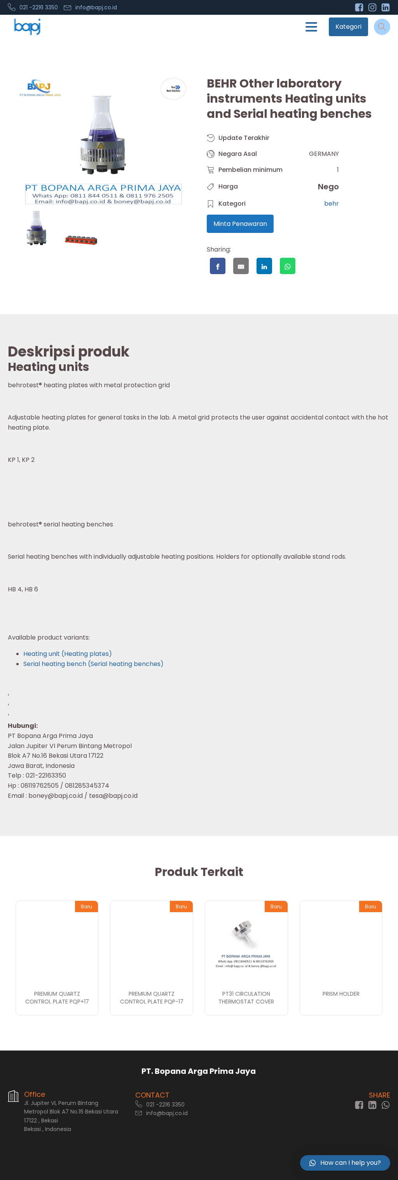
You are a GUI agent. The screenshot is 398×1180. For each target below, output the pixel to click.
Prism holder (341, 994)
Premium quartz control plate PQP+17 (57, 997)
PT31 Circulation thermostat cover (246, 997)
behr (331, 203)
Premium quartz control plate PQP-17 (151, 997)
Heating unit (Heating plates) (67, 653)
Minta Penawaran (240, 223)
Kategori (348, 26)
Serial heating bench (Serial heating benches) (93, 663)
